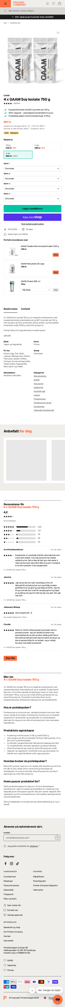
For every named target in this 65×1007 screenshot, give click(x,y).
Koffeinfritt (38, 387)
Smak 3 (7, 184)
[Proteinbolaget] (19, 4)
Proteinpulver (40, 399)
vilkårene (34, 846)
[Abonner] (57, 838)
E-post (7, 833)
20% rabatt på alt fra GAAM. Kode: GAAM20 (34, 17)
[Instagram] (11, 864)
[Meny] (5, 3)
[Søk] (5, 11)
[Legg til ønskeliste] (58, 32)
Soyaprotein (39, 406)
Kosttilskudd (15, 23)
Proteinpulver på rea (42, 402)
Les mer (7, 335)
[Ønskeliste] (53, 3)
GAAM (7, 95)
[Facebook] (5, 864)
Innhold (25, 308)
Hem (5, 23)
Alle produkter (40, 376)
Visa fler (10, 658)
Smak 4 (7, 194)
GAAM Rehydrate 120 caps (32, 264)
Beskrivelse (10, 308)
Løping (37, 395)
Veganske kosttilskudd (44, 410)
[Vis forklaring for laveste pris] (29, 126)
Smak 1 (7, 163)
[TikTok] (17, 864)
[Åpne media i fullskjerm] (32, 59)
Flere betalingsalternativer (32, 224)
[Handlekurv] (59, 3)
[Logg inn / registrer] (47, 3)
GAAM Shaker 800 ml (30, 281)
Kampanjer (39, 383)
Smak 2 (7, 174)
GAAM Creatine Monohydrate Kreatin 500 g (40, 246)
